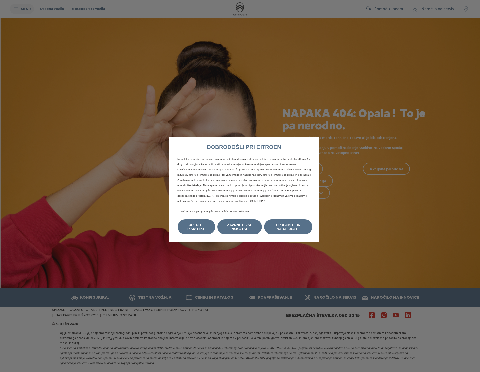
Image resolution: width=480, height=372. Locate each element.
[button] (196, 227)
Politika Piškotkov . (241, 211)
